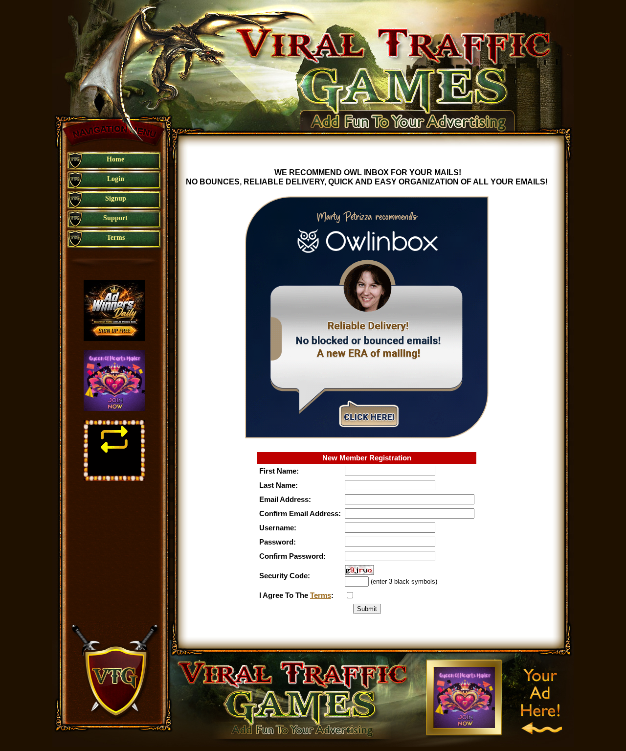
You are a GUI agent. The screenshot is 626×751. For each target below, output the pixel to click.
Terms (320, 595)
